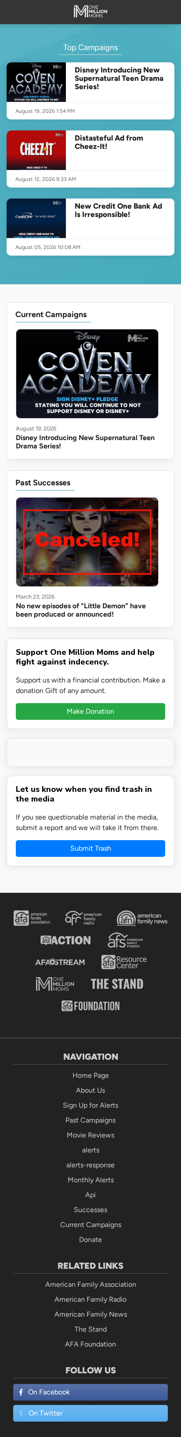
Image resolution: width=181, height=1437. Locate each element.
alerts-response (90, 1165)
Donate (90, 1239)
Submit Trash (90, 848)
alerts (90, 1150)
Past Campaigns (90, 1120)
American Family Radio (90, 1299)
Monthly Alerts (91, 1180)
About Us (90, 1090)
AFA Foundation (90, 1344)
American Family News (90, 1314)
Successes (90, 1210)
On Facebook (49, 1392)
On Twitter (45, 1413)
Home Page (90, 1075)
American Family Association (90, 1284)
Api (90, 1195)
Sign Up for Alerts (90, 1105)
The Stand (91, 1329)
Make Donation (90, 711)
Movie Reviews (90, 1135)
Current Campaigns (90, 1224)
